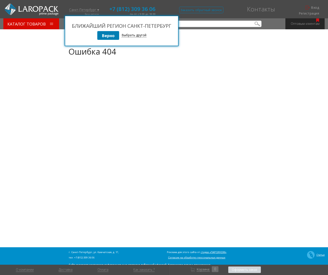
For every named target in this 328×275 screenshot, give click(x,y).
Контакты (261, 9)
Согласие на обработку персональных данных (196, 257)
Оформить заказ (244, 269)
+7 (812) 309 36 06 (132, 8)
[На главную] (31, 9)
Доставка (66, 270)
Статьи (320, 254)
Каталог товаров (26, 24)
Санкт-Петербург (83, 10)
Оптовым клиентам (305, 23)
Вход (315, 8)
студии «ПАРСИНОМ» (213, 252)
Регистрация (309, 13)
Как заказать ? (144, 270)
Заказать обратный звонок (201, 10)
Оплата (103, 270)
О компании (25, 270)
